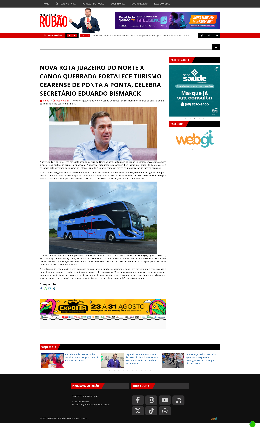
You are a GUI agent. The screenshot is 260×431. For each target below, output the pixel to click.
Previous (166, 89)
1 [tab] (185, 118)
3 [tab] (194, 118)
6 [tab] (132, 370)
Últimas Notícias (66, 3)
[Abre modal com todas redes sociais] (53, 288)
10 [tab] (150, 370)
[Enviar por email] (49, 288)
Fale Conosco (162, 3)
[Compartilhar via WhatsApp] (45, 288)
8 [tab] (141, 370)
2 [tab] (190, 118)
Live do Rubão (140, 3)
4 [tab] (199, 118)
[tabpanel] (194, 91)
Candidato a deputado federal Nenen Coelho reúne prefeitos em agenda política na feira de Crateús (140, 35)
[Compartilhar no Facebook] (41, 288)
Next (222, 89)
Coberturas (118, 3)
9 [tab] (145, 370)
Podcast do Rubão (93, 3)
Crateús (85, 35)
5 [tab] (203, 118)
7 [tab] (136, 370)
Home (46, 3)
